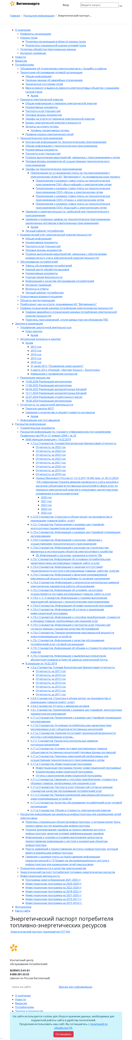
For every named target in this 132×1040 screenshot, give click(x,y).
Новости (20, 999)
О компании (23, 995)
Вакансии (21, 1003)
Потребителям (24, 1007)
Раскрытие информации (39, 15)
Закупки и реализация (29, 1011)
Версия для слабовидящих (75, 987)
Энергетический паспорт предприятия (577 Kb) (40, 931)
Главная (15, 15)
